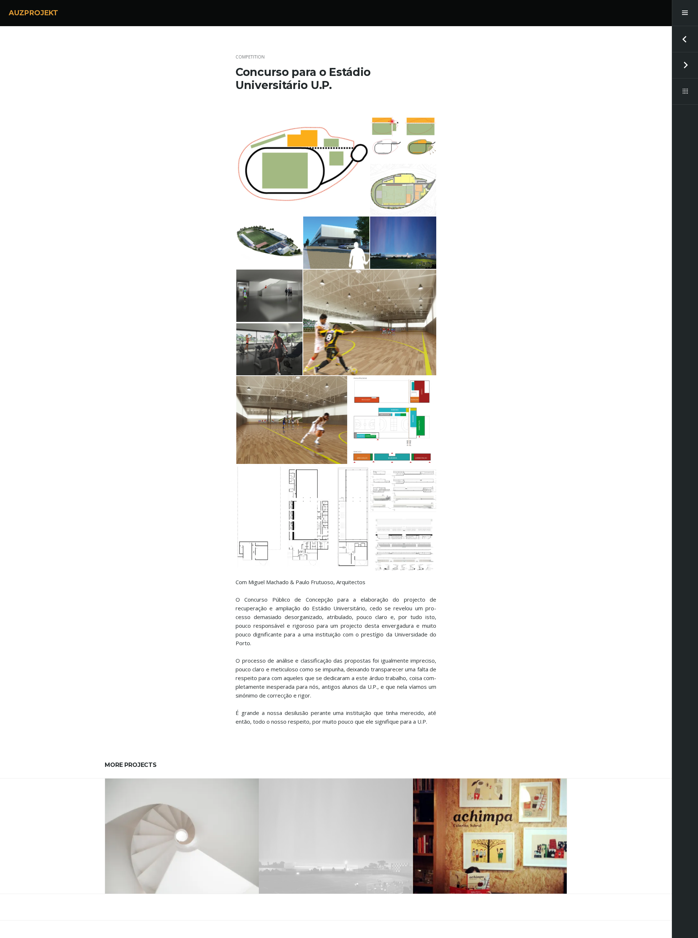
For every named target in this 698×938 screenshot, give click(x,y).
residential (182, 819)
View (186, 854)
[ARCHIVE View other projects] (685, 91)
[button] (302, 163)
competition (250, 57)
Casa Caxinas (182, 833)
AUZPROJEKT (33, 13)
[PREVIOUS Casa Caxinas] (685, 39)
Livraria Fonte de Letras (490, 833)
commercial (490, 819)
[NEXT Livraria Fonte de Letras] (685, 65)
